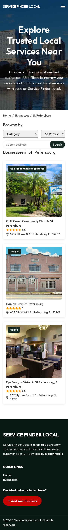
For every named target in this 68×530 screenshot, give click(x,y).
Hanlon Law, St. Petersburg (24, 304)
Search (57, 144)
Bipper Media (54, 453)
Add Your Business (23, 501)
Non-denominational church (27, 168)
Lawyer (14, 251)
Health (14, 329)
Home (7, 115)
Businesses (22, 115)
